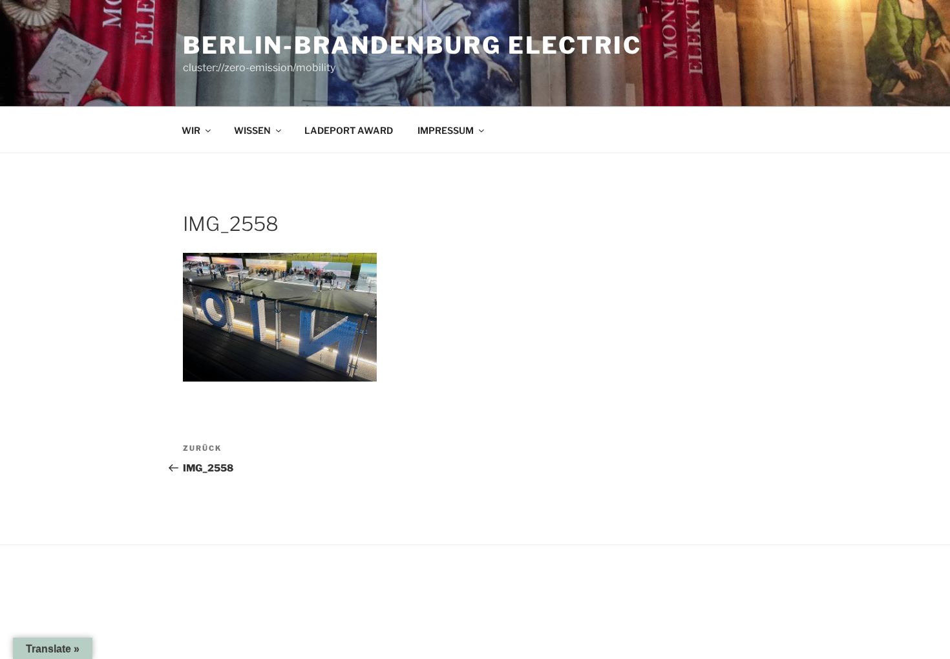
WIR (191, 130)
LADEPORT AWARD (348, 130)
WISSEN (252, 130)
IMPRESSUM (445, 130)
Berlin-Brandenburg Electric (412, 45)
